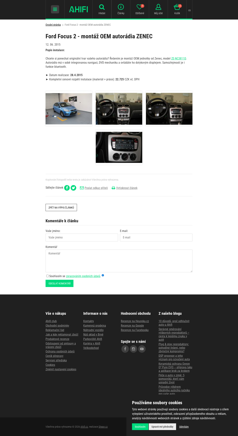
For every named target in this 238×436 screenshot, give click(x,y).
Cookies (50, 365)
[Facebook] (125, 349)
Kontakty (88, 321)
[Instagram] (133, 349)
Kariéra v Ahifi (91, 343)
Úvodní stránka (53, 24)
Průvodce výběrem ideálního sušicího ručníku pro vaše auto (174, 390)
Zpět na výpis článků (61, 207)
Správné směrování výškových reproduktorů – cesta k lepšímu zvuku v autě (174, 334)
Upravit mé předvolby (162, 426)
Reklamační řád (55, 330)
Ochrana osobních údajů (60, 351)
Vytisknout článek (126, 188)
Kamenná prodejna (94, 325)
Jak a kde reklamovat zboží (62, 334)
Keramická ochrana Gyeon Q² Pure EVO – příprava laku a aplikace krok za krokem (175, 367)
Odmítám (184, 426)
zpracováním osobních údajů (83, 276)
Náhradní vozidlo (93, 330)
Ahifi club (51, 321)
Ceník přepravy (54, 356)
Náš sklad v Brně (93, 334)
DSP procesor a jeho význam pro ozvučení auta (174, 357)
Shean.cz (103, 426)
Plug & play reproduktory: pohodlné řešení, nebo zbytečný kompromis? (174, 347)
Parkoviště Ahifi (92, 339)
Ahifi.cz (84, 426)
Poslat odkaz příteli (96, 188)
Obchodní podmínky (57, 325)
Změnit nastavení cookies (61, 369)
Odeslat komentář (59, 283)
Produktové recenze (57, 339)
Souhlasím (140, 426)
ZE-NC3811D (178, 58)
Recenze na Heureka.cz (135, 321)
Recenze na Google (132, 325)
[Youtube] (142, 349)
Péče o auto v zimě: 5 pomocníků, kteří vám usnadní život (171, 379)
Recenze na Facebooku (135, 330)
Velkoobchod (91, 348)
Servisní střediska (56, 360)
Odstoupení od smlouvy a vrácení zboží (61, 345)
